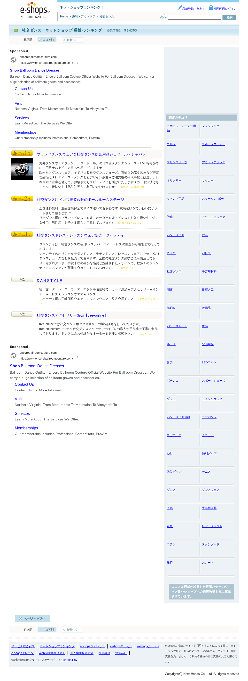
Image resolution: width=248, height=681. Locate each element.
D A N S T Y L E (49, 281)
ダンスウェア (210, 490)
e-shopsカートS (148, 646)
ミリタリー (174, 180)
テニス (206, 471)
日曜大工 (208, 289)
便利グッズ (209, 453)
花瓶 (170, 526)
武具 (205, 235)
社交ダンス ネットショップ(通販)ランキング (62, 30)
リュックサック (212, 399)
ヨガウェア (174, 435)
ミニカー (208, 435)
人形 (170, 508)
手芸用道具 (209, 508)
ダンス (171, 490)
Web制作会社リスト (52, 653)
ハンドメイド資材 (178, 417)
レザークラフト (212, 526)
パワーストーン (177, 326)
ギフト (171, 399)
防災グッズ (174, 471)
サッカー (208, 180)
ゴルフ (171, 144)
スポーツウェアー (213, 144)
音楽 (170, 362)
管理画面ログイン (225, 8)
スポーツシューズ (213, 380)
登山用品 (208, 344)
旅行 (170, 562)
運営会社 (121, 653)
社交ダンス (174, 271)
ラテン (171, 544)
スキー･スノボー (213, 198)
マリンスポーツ (177, 162)
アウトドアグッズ (213, 162)
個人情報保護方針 (81, 653)
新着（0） (73, 40)
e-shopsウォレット (92, 646)
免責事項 (104, 653)
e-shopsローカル (121, 646)
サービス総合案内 (23, 646)
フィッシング (210, 126)
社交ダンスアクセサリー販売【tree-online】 (72, 315)
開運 (170, 289)
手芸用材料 (209, 271)
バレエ (206, 253)
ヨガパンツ (209, 417)
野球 (170, 217)
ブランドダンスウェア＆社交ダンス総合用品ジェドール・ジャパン (91, 154)
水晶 (205, 326)
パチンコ (172, 380)
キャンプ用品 (175, 198)
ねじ (170, 453)
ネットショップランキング (57, 646)
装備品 (206, 308)
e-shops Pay (69, 660)
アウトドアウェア (213, 217)
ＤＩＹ (171, 253)
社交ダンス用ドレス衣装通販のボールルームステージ (80, 199)
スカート (208, 562)
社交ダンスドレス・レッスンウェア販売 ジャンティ (80, 235)
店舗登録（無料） (193, 8)
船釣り (171, 308)
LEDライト (209, 362)
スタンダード (210, 544)
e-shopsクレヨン (22, 653)
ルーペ (171, 344)
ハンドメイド (175, 235)
